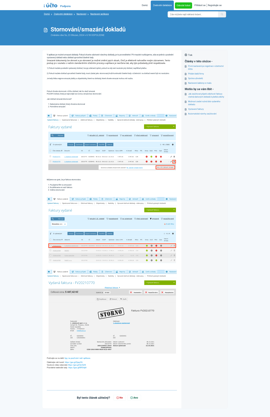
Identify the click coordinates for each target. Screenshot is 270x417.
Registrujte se (215, 5)
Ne (121, 397)
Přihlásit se (200, 5)
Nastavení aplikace (99, 14)
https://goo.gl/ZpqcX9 (73, 362)
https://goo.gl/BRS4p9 (77, 368)
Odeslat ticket (183, 5)
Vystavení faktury (196, 109)
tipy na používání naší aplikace (77, 358)
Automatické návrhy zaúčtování (202, 114)
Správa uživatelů (195, 78)
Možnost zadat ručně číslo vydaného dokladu (204, 103)
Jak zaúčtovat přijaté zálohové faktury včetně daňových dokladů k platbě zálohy (206, 95)
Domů (145, 5)
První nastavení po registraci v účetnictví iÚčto (206, 67)
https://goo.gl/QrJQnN (77, 364)
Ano (135, 397)
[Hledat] (222, 14)
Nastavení (81, 14)
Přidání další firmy (196, 74)
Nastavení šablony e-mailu (200, 83)
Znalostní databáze (162, 5)
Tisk (190, 55)
